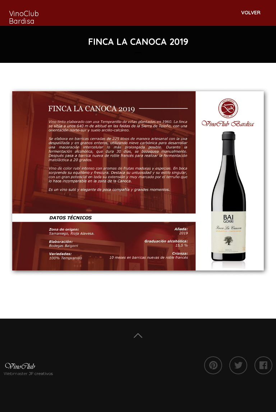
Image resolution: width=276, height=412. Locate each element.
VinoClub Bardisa (24, 17)
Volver (251, 12)
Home (138, 335)
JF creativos (41, 373)
